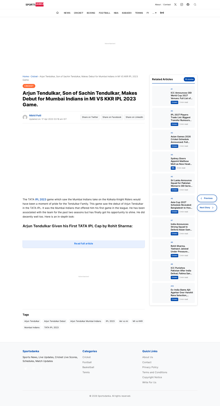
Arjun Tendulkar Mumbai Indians (85, 321)
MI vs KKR (138, 321)
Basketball (88, 367)
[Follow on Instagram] (33, 368)
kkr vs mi (123, 321)
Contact (167, 4)
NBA (116, 13)
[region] (110, 43)
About (158, 4)
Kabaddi (127, 13)
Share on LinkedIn (134, 117)
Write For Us (149, 382)
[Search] (195, 4)
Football (104, 13)
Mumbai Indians (32, 327)
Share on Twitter (90, 117)
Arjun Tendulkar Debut (55, 321)
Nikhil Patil (35, 115)
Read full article (83, 243)
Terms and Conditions (154, 372)
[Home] (57, 13)
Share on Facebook (112, 117)
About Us (147, 357)
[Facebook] (188, 4)
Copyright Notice (152, 377)
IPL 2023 (40, 199)
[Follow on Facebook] (41, 368)
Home (26, 76)
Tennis (139, 13)
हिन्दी (162, 13)
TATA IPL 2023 (51, 327)
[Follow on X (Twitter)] (26, 368)
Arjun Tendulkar (31, 321)
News (67, 13)
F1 (148, 13)
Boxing (91, 13)
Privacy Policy (150, 367)
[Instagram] (181, 4)
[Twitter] (175, 4)
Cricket (78, 13)
